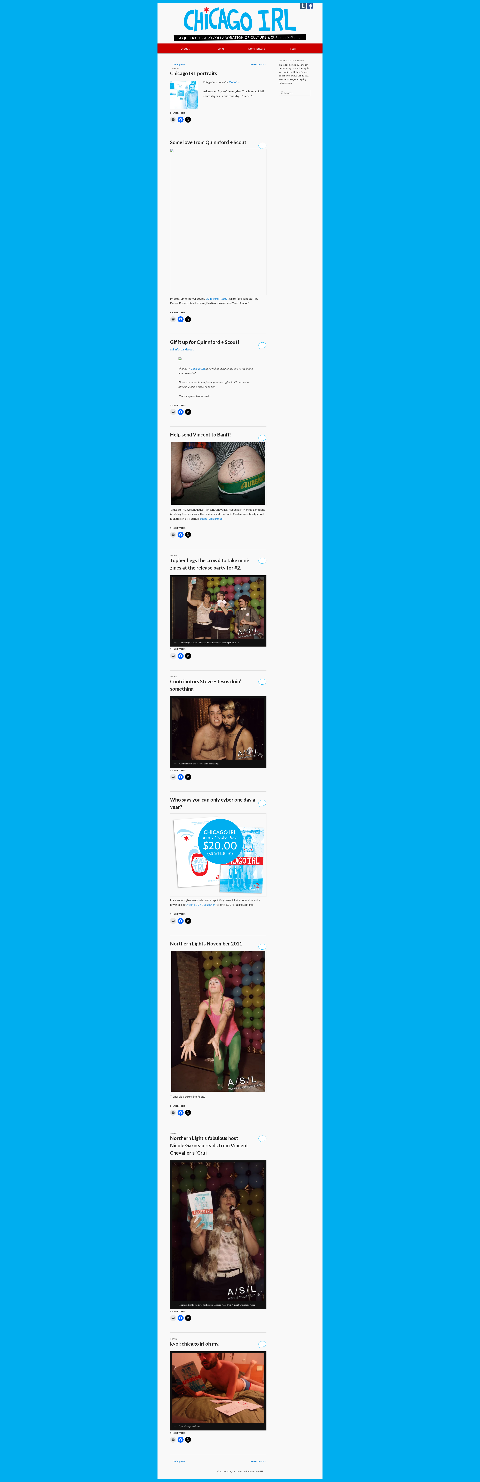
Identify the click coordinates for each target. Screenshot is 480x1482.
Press (292, 48)
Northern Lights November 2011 (206, 944)
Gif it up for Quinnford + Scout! (204, 342)
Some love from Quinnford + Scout (208, 142)
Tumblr (303, 6)
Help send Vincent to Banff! (201, 435)
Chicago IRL (240, 19)
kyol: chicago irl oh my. (194, 1344)
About (185, 48)
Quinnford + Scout (217, 298)
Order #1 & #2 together (200, 904)
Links (221, 48)
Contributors (256, 48)
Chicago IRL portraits (193, 73)
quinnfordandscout (182, 349)
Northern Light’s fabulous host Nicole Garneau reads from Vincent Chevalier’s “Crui (209, 1145)
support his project (212, 518)
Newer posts (258, 64)
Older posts (177, 64)
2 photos (234, 82)
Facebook (310, 6)
